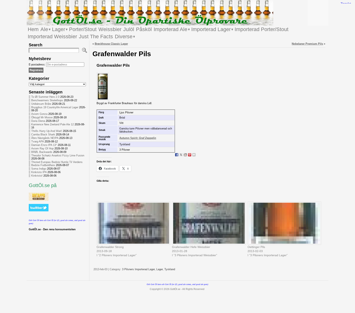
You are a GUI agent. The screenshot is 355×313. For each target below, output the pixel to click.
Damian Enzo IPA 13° (44, 145)
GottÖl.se (175, 289)
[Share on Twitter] (181, 154)
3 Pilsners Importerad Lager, (139, 269)
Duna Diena (38, 120)
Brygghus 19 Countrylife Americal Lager (54, 107)
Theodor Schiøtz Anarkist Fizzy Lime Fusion (57, 155)
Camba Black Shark (43, 134)
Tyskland (169, 269)
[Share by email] (194, 154)
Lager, (160, 269)
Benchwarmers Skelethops (47, 100)
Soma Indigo (38, 168)
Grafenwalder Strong (110, 247)
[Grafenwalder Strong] (132, 223)
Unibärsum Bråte (41, 103)
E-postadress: (37, 64)
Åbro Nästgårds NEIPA (44, 138)
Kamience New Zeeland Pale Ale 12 (52, 124)
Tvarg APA (37, 141)
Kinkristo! (37, 175)
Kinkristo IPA (39, 172)
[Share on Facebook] (176, 154)
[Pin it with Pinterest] (189, 154)
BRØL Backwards (41, 152)
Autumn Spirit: (137, 138)
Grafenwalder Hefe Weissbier (191, 247)
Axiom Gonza (39, 113)
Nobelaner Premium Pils (307, 43)
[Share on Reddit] (185, 154)
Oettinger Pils (256, 247)
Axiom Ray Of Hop (42, 148)
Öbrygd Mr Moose (42, 117)
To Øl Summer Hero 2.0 (45, 96)
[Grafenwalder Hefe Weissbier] (207, 223)
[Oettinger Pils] (283, 223)
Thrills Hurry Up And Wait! (46, 131)
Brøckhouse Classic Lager (111, 43)
